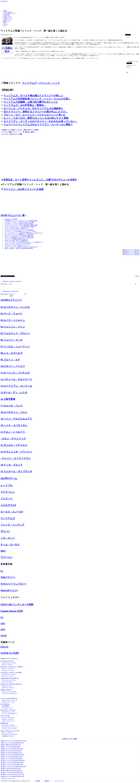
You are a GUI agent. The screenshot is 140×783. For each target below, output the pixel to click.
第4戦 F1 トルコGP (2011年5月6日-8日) (11, 746)
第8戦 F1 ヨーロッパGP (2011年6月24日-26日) (12, 754)
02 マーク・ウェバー (12, 313)
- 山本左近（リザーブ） (8, 736)
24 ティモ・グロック (12, 464)
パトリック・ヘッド (49, 83)
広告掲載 (37, 780)
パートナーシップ (59, 780)
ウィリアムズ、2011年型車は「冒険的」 (25, 105)
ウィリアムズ (29, 83)
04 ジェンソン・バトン (13, 326)
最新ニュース (7, 21)
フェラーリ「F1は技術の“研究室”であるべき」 (17, 239)
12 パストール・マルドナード (16, 379)
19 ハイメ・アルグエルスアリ (16, 418)
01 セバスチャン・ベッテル (15, 307)
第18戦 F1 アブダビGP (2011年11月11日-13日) (12, 774)
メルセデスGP (8, 505)
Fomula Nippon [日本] (12, 611)
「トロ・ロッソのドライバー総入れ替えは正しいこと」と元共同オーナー (24, 242)
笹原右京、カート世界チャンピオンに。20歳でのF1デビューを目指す (20, 129)
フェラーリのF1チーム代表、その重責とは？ (16, 228)
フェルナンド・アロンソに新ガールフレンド (16, 245)
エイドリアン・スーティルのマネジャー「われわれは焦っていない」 (41, 121)
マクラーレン (8, 492)
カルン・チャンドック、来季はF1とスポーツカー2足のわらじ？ (21, 246)
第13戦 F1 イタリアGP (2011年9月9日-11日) (12, 764)
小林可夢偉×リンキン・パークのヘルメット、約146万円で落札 (21, 220)
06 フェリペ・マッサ (12, 340)
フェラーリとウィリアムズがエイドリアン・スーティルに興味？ (38, 124)
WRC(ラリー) (8, 577)
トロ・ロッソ (8, 538)
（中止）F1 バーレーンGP (7, 778)
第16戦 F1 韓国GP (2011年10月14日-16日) (11, 770)
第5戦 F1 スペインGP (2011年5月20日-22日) (12, 748)
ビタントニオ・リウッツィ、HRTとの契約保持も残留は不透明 (21, 225)
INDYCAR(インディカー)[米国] (17, 604)
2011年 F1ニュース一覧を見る (131, 249)
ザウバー (5, 531)
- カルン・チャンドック (13, 438)
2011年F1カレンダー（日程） (70, 738)
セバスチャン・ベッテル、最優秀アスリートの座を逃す (19, 234)
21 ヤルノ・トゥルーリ (13, 432)
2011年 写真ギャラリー (9, 13)
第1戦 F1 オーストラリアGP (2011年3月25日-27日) (13, 740)
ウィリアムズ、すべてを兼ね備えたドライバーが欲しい (33, 95)
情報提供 (47, 780)
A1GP (4, 635)
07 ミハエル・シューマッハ (15, 346)
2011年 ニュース (8, 11)
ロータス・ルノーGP (12, 511)
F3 (2, 617)
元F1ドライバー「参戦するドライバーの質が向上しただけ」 (36, 111)
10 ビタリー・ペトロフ (13, 366)
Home (5, 10)
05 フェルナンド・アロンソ (15, 333)
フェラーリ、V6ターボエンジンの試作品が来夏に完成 (19, 236)
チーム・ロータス (10, 544)
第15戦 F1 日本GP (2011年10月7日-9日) (11, 768)
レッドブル (7, 485)
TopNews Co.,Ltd (15, 780)
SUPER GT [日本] (10, 653)
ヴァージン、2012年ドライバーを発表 (12, 134)
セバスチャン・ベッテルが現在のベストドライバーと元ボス (20, 231)
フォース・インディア (12, 524)
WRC (5, 25)
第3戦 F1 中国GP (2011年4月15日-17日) (11, 744)
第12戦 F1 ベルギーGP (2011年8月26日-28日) (12, 762)
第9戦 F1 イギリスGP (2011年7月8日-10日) (11, 756)
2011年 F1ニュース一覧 (13, 215)
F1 (2, 571)
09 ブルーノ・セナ (10, 359)
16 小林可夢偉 (8, 399)
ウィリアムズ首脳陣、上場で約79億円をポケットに (31, 102)
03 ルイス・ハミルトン (13, 320)
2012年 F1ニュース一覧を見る (131, 254)
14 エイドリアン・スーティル (16, 386)
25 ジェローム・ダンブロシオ (16, 471)
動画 (5, 22)
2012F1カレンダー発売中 (11, 219)
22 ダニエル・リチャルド (14, 445)
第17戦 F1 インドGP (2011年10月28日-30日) (12, 772)
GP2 (3, 623)
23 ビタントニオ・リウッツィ (16, 451)
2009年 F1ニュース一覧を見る (131, 251)
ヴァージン (7, 557)
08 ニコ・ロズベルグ (12, 353)
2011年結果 (6, 14)
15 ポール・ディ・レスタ (14, 392)
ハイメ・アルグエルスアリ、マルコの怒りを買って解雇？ (20, 226)
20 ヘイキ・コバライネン (14, 425)
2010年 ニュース (8, 19)
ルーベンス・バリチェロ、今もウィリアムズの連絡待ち (33, 108)
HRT (3, 551)
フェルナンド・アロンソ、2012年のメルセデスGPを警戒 (19, 222)
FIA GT (4, 646)
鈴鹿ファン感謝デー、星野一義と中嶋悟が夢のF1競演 (19, 248)
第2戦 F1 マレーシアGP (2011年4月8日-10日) (12, 742)
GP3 (3, 629)
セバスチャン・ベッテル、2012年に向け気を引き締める (19, 223)
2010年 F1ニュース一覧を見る (131, 253)
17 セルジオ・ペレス (12, 405)
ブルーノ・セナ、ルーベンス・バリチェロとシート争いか (35, 114)
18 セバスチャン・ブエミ (14, 412)
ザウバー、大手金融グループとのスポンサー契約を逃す (19, 237)
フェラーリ (7, 498)
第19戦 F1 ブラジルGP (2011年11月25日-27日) (12, 776)
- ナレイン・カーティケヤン (16, 458)
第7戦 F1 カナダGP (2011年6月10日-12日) (11, 752)
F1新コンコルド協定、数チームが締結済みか (16, 240)
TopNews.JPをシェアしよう (8, 294)
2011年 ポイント (8, 16)
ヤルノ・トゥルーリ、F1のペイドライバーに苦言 (17, 243)
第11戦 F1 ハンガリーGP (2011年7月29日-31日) (13, 760)
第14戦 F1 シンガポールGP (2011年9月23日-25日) (13, 766)
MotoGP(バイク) (9, 590)
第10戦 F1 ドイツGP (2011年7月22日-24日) (11, 758)
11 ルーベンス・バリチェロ (15, 372)
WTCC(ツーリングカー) (13, 583)
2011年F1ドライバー (11, 300)
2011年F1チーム (9, 478)
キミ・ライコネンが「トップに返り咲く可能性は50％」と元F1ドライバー (24, 233)
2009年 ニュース (8, 17)
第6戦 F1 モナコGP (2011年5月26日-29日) (11, 750)
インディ (6, 24)
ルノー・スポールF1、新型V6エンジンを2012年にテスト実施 (36, 118)
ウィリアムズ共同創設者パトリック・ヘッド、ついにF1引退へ (37, 98)
